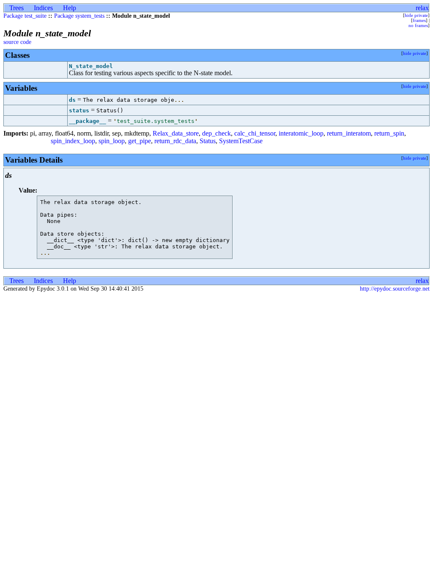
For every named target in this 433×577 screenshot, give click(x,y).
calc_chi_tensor (254, 133)
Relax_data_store (176, 133)
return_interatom (349, 133)
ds (72, 100)
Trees (16, 7)
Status (208, 140)
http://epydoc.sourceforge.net (395, 289)
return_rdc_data (175, 140)
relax (422, 7)
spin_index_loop (73, 140)
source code (17, 42)
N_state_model (91, 66)
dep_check (216, 133)
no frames (418, 25)
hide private (416, 15)
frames (419, 20)
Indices (43, 7)
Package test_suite (25, 16)
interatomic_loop (301, 133)
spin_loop (112, 140)
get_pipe (139, 140)
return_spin (389, 133)
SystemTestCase (241, 140)
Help (69, 7)
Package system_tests (79, 16)
